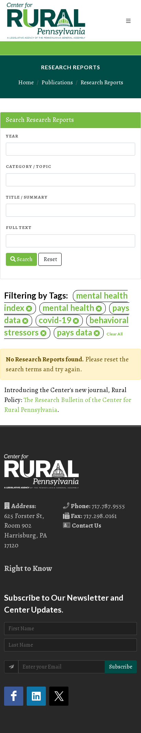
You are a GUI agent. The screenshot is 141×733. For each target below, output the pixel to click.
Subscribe (120, 667)
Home (26, 82)
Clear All (114, 333)
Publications (57, 82)
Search (24, 259)
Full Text (18, 227)
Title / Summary (27, 197)
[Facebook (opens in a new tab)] (13, 696)
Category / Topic (28, 166)
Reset (50, 259)
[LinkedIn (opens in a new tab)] (36, 696)
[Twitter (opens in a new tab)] (58, 696)
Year (12, 136)
